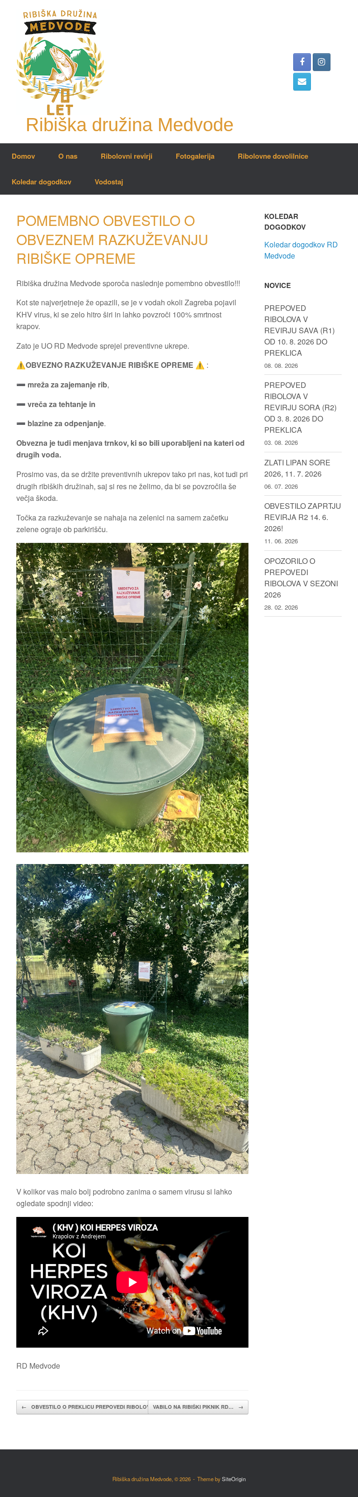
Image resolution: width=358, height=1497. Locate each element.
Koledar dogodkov (41, 181)
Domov (23, 156)
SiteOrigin (234, 1479)
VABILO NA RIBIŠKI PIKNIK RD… (198, 1406)
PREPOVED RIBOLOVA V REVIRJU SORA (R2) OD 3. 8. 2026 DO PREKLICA (300, 407)
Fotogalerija (195, 156)
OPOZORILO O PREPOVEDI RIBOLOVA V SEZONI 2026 (301, 577)
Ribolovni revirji (126, 156)
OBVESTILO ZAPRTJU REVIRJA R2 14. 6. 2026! (302, 517)
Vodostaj (109, 181)
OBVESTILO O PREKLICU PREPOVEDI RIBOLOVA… (89, 1406)
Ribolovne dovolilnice (273, 156)
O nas (67, 156)
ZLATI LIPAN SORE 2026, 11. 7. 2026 (297, 468)
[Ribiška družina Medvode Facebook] (302, 62)
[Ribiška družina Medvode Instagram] (321, 62)
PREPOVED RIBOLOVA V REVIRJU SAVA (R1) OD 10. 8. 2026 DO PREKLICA (299, 330)
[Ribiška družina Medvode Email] (302, 82)
